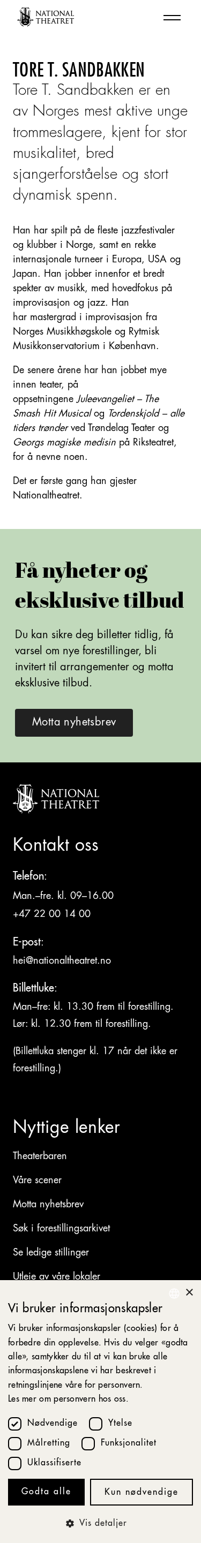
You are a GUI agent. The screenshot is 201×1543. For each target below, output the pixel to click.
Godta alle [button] (46, 1492)
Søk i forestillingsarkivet (61, 1229)
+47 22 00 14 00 (53, 914)
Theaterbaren (40, 1156)
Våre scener (37, 1180)
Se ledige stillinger (51, 1253)
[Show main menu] (172, 17)
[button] (100, 1524)
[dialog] (100, 1411)
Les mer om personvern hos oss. (68, 1399)
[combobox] (174, 1293)
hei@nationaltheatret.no (62, 961)
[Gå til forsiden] (45, 17)
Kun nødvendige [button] (141, 1492)
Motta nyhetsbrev (48, 1204)
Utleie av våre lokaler (56, 1277)
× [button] (189, 1293)
